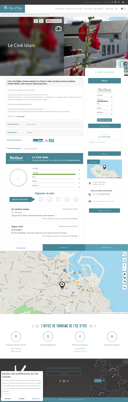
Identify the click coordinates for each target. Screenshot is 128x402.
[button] (60, 9)
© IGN (108, 313)
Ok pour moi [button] (35, 399)
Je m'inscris (64, 373)
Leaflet (102, 313)
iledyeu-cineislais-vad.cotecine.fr (103, 201)
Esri (105, 313)
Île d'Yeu (98, 381)
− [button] (124, 269)
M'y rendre (93, 162)
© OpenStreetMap (115, 313)
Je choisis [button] (21, 399)
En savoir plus (6, 394)
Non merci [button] (8, 399)
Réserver (105, 81)
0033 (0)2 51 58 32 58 (80, 351)
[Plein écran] (124, 254)
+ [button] (124, 265)
